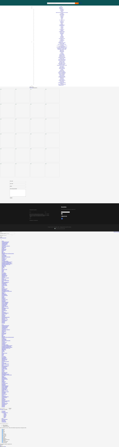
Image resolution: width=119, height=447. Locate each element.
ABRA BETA (4, 247)
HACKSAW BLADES (5, 277)
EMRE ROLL (4, 266)
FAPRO (3, 350)
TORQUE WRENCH (5, 396)
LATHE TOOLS (4, 284)
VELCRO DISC (4, 397)
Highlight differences (6, 426)
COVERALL (4, 259)
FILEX (3, 271)
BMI (2, 335)
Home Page (31, 87)
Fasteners (3, 267)
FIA (2, 268)
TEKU (3, 311)
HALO (3, 278)
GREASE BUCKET (5, 242)
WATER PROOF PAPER (6, 317)
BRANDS (3, 252)
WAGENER (4, 315)
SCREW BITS (4, 305)
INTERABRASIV (4, 366)
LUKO (3, 371)
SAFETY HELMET (5, 386)
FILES (3, 270)
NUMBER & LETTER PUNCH (7, 291)
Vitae (4, 417)
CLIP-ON (3, 257)
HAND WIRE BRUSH (5, 280)
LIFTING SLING (4, 285)
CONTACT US (4, 258)
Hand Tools (3, 420)
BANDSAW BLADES (5, 241)
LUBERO (3, 287)
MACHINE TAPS (4, 288)
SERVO (3, 307)
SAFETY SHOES (4, 303)
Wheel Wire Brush (4, 401)
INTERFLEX (4, 283)
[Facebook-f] (62, 218)
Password (1, 235)
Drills (2, 418)
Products (3, 297)
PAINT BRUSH (4, 294)
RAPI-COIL (4, 300)
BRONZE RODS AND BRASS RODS (8, 253)
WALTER (3, 316)
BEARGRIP (4, 250)
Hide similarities (5, 425)
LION (3, 286)
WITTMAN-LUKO (5, 319)
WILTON (3, 402)
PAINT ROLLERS (5, 295)
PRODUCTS (4, 381)
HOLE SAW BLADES (5, 365)
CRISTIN (3, 260)
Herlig (3, 281)
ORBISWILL (4, 293)
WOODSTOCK (4, 320)
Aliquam (5, 414)
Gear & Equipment (4, 419)
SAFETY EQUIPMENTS (6, 329)
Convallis (5, 415)
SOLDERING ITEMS (5, 391)
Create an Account (116, 231)
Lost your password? (3, 237)
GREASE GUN (4, 276)
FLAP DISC (4, 272)
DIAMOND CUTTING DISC (6, 262)
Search (10, 408)
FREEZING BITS (4, 275)
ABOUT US (4, 330)
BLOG (3, 334)
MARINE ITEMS (4, 243)
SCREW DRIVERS (5, 306)
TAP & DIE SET (4, 310)
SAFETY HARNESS (5, 302)
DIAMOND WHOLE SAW (6, 264)
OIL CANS (3, 292)
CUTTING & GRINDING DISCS (7, 345)
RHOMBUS (4, 301)
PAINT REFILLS (4, 244)
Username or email (3, 233)
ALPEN (3, 248)
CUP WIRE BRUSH (5, 261)
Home (3, 324)
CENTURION (4, 255)
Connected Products (5, 412)
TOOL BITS (4, 312)
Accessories (3, 411)
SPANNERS (4, 308)
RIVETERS (4, 245)
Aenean (5, 413)
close (5, 446)
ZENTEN (3, 322)
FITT (2, 355)
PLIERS (3, 296)
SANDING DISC (4, 304)
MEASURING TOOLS (5, 290)
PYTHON (3, 298)
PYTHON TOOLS (5, 299)
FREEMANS (4, 274)
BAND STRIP (4, 249)
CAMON (3, 254)
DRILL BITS (4, 265)
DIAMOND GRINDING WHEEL (7, 263)
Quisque (5, 416)
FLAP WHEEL (4, 273)
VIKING (3, 314)
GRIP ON (3, 360)
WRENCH (3, 321)
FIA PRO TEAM (4, 269)
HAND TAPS (4, 279)
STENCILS (3, 309)
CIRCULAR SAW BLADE (6, 340)
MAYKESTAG (4, 289)
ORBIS (3, 376)
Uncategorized (4, 421)
